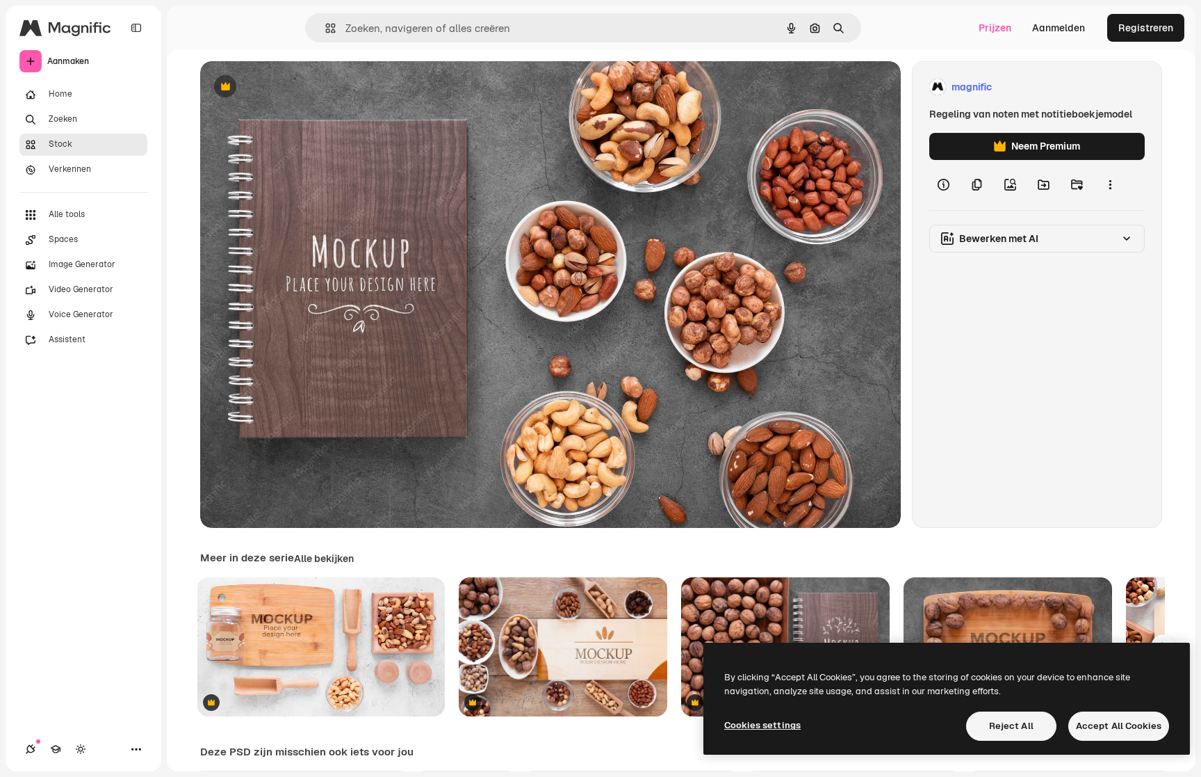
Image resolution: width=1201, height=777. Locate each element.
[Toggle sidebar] (136, 28)
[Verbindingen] (30, 749)
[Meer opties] (1110, 185)
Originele (291, 87)
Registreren (1145, 28)
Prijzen (995, 28)
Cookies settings (762, 725)
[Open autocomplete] (325, 28)
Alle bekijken (324, 558)
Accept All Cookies (1118, 726)
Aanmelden (1058, 28)
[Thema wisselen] (81, 749)
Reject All (1011, 726)
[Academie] (55, 749)
